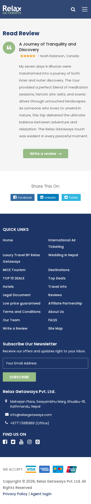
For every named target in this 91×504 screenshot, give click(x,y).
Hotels (8, 286)
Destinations (59, 270)
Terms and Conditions (22, 311)
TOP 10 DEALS (13, 278)
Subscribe (19, 377)
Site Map (55, 328)
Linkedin (50, 198)
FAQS (52, 320)
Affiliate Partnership (65, 303)
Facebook (25, 198)
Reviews (55, 295)
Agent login (41, 493)
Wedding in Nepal (63, 255)
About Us (56, 311)
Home (8, 240)
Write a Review (15, 328)
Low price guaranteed (21, 303)
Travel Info (57, 286)
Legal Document (17, 295)
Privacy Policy (15, 493)
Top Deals (57, 278)
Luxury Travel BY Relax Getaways (21, 258)
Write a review (43, 153)
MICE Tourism (14, 270)
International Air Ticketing (62, 243)
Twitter (73, 198)
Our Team (11, 320)
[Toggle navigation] (83, 9)
